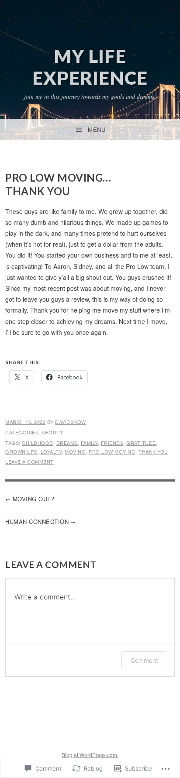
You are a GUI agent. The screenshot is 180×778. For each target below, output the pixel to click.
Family (89, 442)
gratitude (141, 442)
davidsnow (70, 421)
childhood (37, 442)
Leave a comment (29, 461)
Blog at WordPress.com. (90, 754)
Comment (144, 660)
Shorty (52, 432)
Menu (96, 130)
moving (75, 451)
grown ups (21, 451)
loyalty (51, 451)
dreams (67, 442)
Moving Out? (34, 499)
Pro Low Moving (112, 451)
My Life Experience (90, 67)
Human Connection (37, 521)
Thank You (153, 451)
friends (112, 442)
